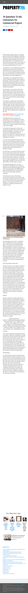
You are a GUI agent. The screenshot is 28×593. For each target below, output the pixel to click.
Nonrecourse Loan (7, 568)
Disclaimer (20, 584)
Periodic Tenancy (6, 567)
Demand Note (6, 569)
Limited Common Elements (8, 573)
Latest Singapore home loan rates (5, 526)
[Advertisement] (14, 43)
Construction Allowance (8, 566)
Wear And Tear (6, 571)
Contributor (6, 26)
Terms (13, 584)
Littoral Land (5, 572)
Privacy (16, 584)
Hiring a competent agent (18, 524)
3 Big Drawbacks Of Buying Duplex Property (12, 552)
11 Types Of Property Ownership (10, 555)
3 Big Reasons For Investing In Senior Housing (12, 562)
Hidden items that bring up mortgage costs (12, 526)
